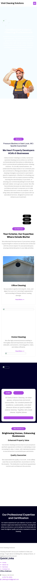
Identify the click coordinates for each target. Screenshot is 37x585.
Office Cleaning (18, 285)
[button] (34, 3)
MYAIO (12, 584)
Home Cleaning (18, 337)
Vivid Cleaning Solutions (12, 3)
